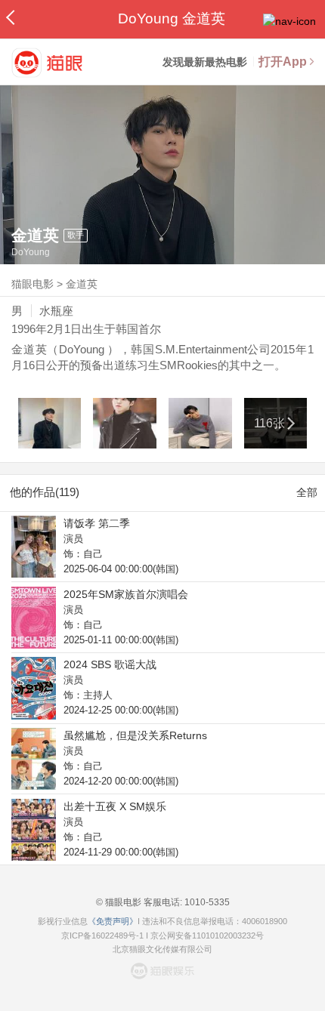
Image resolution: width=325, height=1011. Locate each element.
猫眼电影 (32, 284)
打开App (282, 61)
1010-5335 (206, 902)
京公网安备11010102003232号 (207, 935)
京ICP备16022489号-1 (102, 935)
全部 (306, 492)
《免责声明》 (113, 921)
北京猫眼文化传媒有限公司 (162, 949)
